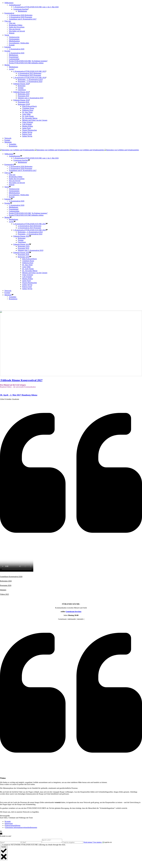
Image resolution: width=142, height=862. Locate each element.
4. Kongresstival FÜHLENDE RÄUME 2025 (29, 71)
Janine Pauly (26, 128)
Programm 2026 (5, 585)
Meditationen (22, 11)
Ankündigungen (14, 5)
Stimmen (3, 590)
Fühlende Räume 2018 (21, 100)
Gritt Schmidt (27, 124)
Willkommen (8, 3)
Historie (11, 33)
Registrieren (13, 146)
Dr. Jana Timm (27, 112)
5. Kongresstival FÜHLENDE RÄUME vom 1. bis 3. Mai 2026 (36, 7)
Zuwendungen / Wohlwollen (19, 43)
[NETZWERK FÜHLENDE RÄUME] (69, 150)
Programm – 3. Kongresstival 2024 (30, 81)
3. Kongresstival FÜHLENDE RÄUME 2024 (29, 77)
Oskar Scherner (27, 122)
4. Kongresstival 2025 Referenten (29, 73)
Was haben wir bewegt (17, 31)
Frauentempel (13, 57)
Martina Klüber (27, 126)
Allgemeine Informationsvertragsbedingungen (21, 827)
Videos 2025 (4, 594)
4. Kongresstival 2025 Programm (29, 75)
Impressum (9, 823)
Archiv (11, 69)
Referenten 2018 (23, 104)
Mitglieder (8, 142)
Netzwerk (7, 138)
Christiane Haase (28, 108)
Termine (21, 88)
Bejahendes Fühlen (15, 25)
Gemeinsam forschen (20, 9)
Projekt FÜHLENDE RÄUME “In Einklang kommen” (28, 61)
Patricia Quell (27, 134)
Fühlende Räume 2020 (21, 84)
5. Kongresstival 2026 (16, 49)
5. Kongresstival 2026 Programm (20, 17)
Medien (7, 65)
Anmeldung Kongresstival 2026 (11, 577)
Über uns (7, 21)
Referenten (21, 86)
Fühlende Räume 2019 (21, 92)
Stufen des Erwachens (16, 27)
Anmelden (12, 144)
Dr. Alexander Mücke (29, 118)
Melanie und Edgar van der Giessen (34, 120)
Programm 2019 (23, 96)
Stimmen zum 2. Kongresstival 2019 (30, 98)
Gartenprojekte (14, 59)
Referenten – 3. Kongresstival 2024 (30, 79)
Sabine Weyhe (27, 132)
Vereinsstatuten (14, 39)
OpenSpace (22, 90)
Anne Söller (26, 114)
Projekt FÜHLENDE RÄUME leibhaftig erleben (26, 63)
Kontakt (12, 45)
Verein (6, 35)
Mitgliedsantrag (14, 41)
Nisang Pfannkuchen (29, 130)
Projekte (7, 51)
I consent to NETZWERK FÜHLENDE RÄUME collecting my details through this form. (34, 845)
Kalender (7, 47)
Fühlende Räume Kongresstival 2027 (21, 380)
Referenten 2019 (23, 94)
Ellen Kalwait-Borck (29, 106)
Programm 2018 (23, 102)
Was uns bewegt (14, 29)
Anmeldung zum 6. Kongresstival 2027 (22, 19)
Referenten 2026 (6, 581)
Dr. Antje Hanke (28, 116)
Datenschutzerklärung (12, 825)
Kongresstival (9, 13)
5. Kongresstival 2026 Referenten (20, 15)
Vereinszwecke (14, 37)
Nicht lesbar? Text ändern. (93, 842)
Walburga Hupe (27, 110)
